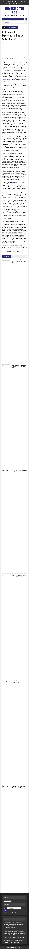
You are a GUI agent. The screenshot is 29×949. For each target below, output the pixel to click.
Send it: (5, 913)
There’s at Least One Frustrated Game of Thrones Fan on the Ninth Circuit (19, 261)
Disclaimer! (10, 1)
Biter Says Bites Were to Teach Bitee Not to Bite (18, 681)
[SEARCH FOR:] (14, 22)
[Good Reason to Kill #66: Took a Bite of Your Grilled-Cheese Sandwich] (6, 676)
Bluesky (5, 3)
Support (23, 1)
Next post (19, 251)
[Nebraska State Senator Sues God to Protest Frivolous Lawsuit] (6, 571)
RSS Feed (18, 3)
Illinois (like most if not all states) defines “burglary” (14, 173)
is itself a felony (16, 182)
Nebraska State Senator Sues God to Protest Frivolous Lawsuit (19, 471)
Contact (17, 1)
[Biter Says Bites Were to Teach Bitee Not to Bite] (6, 781)
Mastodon (11, 3)
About (4, 1)
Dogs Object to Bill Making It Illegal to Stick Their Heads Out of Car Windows (19, 366)
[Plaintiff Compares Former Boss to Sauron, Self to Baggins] (6, 886)
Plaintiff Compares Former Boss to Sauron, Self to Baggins (19, 786)
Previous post (10, 251)
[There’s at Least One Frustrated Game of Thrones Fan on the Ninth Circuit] (6, 360)
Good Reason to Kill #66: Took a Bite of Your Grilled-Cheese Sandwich (19, 576)
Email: (5, 908)
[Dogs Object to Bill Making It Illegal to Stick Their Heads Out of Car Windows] (6, 465)
